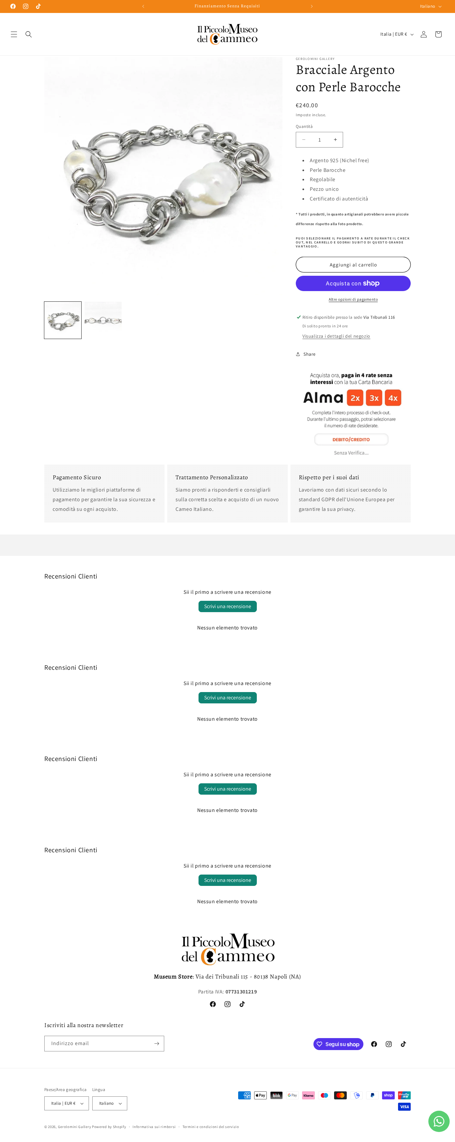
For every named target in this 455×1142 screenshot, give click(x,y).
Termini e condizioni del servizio (211, 1126)
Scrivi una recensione (227, 606)
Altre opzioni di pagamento (353, 299)
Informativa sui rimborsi (154, 1126)
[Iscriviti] (156, 1043)
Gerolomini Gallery (74, 1126)
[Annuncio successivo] (311, 6)
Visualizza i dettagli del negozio (336, 336)
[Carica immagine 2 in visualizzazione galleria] (103, 320)
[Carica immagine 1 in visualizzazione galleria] (62, 320)
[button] (14, 34)
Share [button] (309, 354)
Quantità (304, 126)
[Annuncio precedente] (143, 6)
